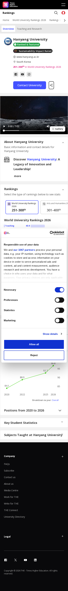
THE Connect (11, 510)
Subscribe (9, 470)
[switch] (59, 300)
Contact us (10, 477)
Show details (50, 334)
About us (9, 483)
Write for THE (11, 503)
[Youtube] (22, 74)
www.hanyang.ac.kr (28, 57)
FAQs (7, 464)
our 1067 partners (24, 249)
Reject (34, 355)
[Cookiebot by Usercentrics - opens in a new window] (49, 233)
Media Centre (11, 490)
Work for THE (11, 497)
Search (56, 12)
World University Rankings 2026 (29, 20)
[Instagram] (29, 74)
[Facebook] (15, 74)
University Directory (14, 516)
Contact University (29, 85)
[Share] (51, 85)
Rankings (9, 13)
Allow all (34, 344)
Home (6, 20)
